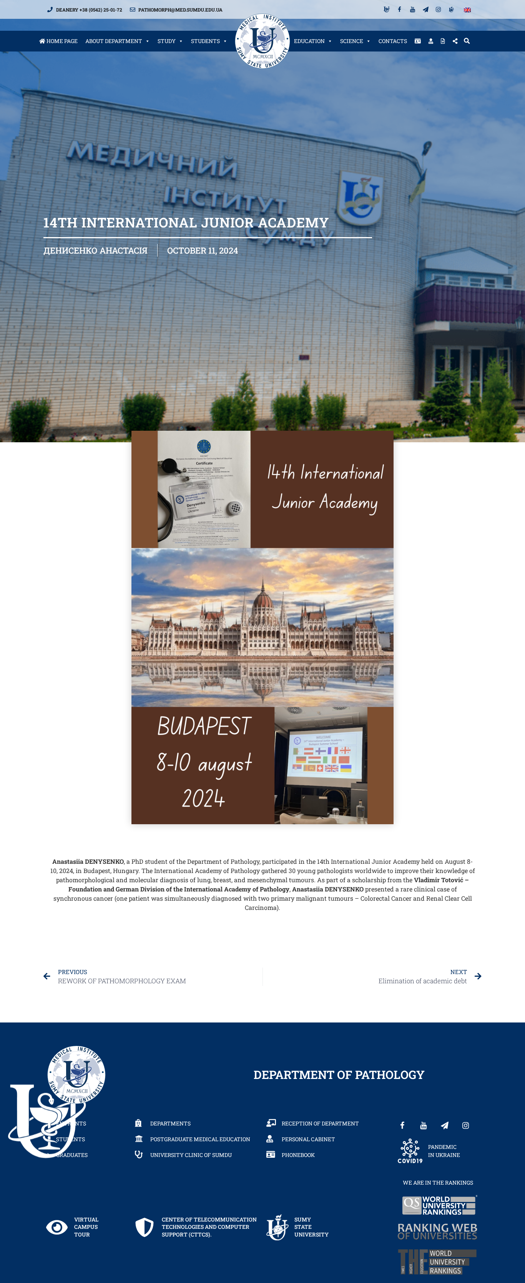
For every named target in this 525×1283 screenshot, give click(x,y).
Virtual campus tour (86, 1227)
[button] (466, 41)
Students (205, 41)
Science (351, 41)
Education (309, 41)
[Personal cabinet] (431, 41)
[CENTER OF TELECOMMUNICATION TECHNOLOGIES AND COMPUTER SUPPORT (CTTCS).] (144, 1227)
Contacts (393, 41)
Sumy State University (311, 1227)
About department (113, 41)
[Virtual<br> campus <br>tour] (56, 1227)
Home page (61, 41)
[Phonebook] (418, 41)
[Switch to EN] (467, 9)
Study (167, 41)
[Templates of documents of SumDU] (443, 41)
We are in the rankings (438, 1182)
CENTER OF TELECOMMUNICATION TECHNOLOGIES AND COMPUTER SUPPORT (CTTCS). (209, 1227)
